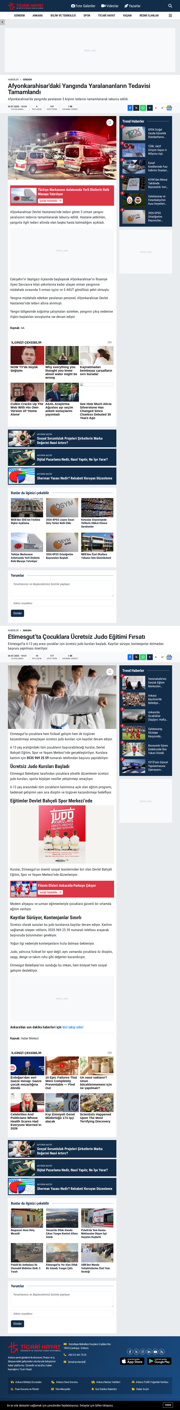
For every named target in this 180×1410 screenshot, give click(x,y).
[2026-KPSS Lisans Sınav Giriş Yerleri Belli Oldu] (62, 507)
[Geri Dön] (2, 22)
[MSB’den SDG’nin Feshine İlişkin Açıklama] (27, 507)
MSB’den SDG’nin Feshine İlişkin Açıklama (25, 521)
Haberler (13, 79)
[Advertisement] (90, 50)
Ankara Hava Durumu (67, 1382)
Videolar (112, 6)
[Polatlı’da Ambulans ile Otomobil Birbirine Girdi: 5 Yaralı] (27, 1252)
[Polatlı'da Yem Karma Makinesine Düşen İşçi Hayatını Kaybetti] (97, 1218)
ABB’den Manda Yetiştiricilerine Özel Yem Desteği (95, 1268)
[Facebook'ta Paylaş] (130, 108)
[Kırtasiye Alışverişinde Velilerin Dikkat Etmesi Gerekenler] (97, 507)
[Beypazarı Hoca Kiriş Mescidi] (27, 1218)
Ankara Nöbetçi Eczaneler (28, 1382)
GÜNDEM (19, 15)
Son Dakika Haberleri (106, 1389)
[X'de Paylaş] (136, 108)
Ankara (27, 630)
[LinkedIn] (149, 1352)
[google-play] (159, 1361)
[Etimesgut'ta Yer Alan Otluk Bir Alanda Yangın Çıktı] (62, 1252)
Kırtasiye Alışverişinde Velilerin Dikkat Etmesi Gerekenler (94, 523)
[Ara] (170, 6)
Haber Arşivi (142, 1389)
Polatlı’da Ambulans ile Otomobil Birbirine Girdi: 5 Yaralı (25, 1268)
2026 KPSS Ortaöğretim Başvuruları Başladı (59, 556)
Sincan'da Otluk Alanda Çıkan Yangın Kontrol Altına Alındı (62, 1233)
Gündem (27, 79)
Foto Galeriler (85, 6)
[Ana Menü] (170, 15)
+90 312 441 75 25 (77, 1354)
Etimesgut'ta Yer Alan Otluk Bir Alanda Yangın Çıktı (62, 1266)
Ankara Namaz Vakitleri (108, 1382)
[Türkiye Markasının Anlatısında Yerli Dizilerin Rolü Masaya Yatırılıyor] (27, 542)
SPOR (86, 15)
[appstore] (132, 1361)
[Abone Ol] (169, 108)
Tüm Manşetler (62, 1389)
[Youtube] (155, 1352)
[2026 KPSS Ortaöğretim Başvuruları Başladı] (62, 542)
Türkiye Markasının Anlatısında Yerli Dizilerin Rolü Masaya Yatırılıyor (25, 558)
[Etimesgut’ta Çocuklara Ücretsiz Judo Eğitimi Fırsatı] (62, 697)
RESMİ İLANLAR (149, 15)
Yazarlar (134, 6)
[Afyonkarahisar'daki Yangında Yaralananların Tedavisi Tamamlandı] (62, 148)
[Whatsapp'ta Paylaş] (143, 108)
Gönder (17, 613)
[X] (136, 1352)
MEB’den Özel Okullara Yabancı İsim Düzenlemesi (96, 556)
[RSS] (162, 1352)
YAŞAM (127, 15)
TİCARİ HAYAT (106, 15)
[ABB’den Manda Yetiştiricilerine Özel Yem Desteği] (97, 1252)
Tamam (168, 1405)
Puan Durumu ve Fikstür (27, 1389)
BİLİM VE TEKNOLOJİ (63, 15)
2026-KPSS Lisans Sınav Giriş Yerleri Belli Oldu (60, 521)
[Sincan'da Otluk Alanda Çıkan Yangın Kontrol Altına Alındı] (62, 1218)
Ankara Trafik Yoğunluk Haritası (152, 1382)
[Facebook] (130, 1352)
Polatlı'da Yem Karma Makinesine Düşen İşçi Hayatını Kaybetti (94, 1233)
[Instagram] (143, 1352)
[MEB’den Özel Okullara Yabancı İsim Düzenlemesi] (97, 542)
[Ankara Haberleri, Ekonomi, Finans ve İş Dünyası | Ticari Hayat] (25, 6)
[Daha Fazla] (150, 108)
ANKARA (38, 15)
